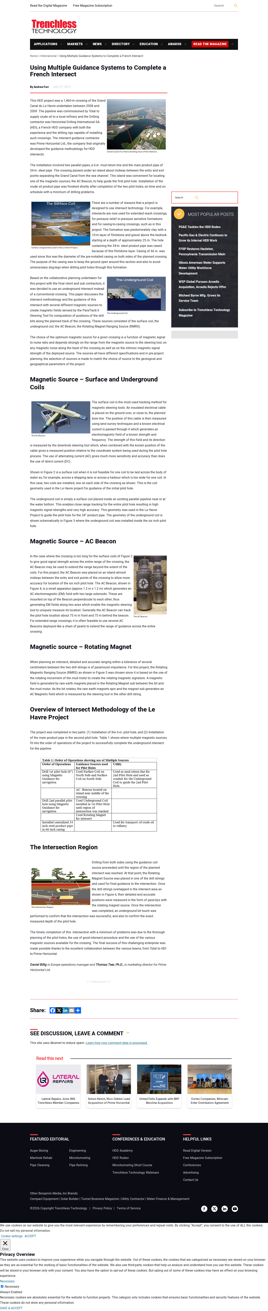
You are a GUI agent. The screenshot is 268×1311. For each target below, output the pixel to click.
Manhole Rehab (41, 1158)
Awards (174, 44)
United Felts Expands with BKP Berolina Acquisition (159, 1101)
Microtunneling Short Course (132, 1165)
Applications (45, 44)
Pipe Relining (78, 1165)
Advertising (191, 1172)
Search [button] (236, 5)
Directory (121, 44)
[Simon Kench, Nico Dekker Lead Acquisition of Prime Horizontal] (109, 1079)
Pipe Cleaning (39, 1165)
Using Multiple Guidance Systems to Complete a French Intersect (98, 71)
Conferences (192, 1165)
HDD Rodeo (120, 1158)
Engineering (77, 1150)
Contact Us (190, 1180)
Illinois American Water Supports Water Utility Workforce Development (202, 268)
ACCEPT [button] (30, 1236)
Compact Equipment (44, 1199)
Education (149, 44)
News (97, 44)
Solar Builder (70, 1199)
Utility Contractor (132, 1199)
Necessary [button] (7, 1281)
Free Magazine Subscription (92, 5)
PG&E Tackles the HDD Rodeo (200, 227)
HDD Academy (122, 1150)
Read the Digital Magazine (48, 5)
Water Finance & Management (168, 1199)
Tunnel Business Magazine (100, 1199)
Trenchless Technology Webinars (135, 1172)
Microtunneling (79, 1158)
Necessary (12, 1286)
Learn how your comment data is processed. (117, 1043)
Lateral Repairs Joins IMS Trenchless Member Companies (58, 1101)
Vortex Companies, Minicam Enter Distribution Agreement (210, 1101)
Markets (75, 44)
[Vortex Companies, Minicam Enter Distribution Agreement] (210, 1079)
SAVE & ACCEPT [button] (11, 1308)
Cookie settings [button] (12, 1236)
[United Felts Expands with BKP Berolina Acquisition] (159, 1079)
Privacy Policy (102, 1208)
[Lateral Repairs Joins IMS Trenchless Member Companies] (58, 1079)
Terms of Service (129, 1208)
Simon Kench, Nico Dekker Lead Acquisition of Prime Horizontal (109, 1101)
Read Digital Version (197, 1150)
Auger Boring (39, 1150)
